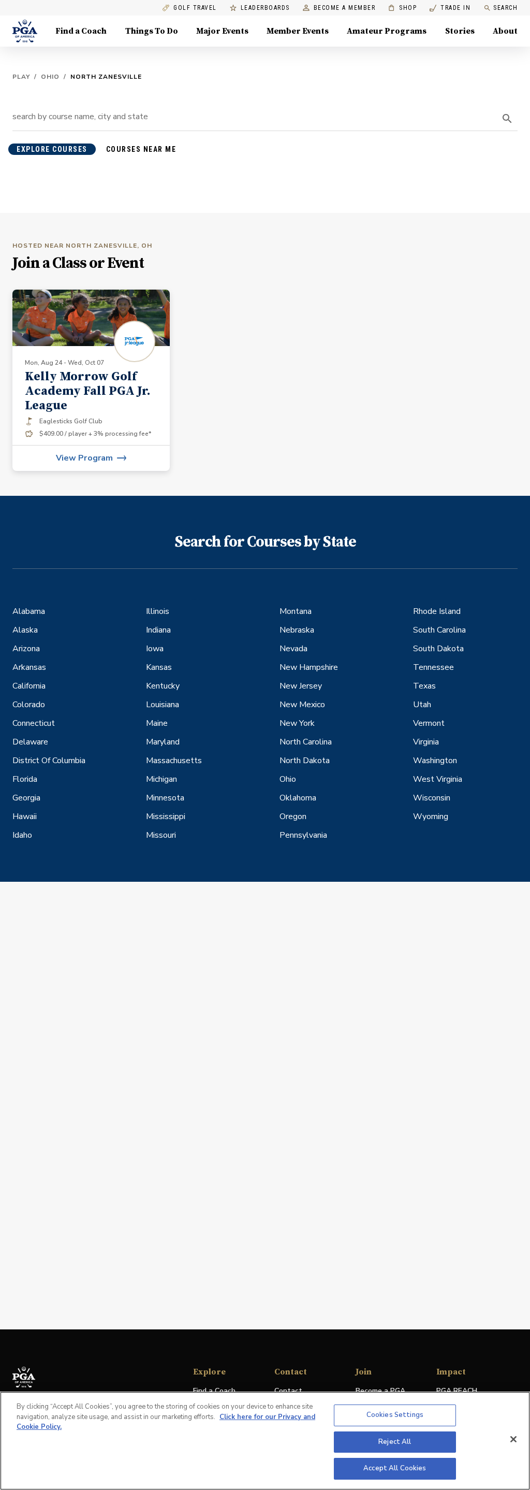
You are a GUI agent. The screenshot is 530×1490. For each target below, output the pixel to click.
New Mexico (302, 704)
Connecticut (33, 723)
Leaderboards (265, 8)
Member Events (298, 31)
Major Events (222, 31)
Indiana (158, 630)
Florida (24, 779)
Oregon (292, 816)
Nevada (293, 648)
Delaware (30, 742)
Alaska (25, 630)
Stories (460, 31)
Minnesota (165, 798)
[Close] (513, 1439)
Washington (435, 760)
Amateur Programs (386, 31)
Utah (422, 704)
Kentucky (163, 686)
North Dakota (304, 760)
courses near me (141, 149)
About (505, 31)
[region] (265, 1441)
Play (21, 77)
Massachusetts (174, 760)
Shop (402, 8)
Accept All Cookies (394, 1468)
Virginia (426, 742)
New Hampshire (308, 667)
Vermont (429, 723)
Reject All (394, 1441)
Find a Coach (81, 31)
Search (505, 7)
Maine (157, 723)
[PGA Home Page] (24, 31)
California (29, 686)
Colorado (28, 704)
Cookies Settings (394, 1415)
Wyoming (430, 816)
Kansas (159, 667)
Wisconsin (431, 798)
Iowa (155, 648)
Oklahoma (297, 798)
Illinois (157, 611)
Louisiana (162, 704)
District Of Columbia (48, 760)
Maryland (163, 742)
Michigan (161, 779)
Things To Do (151, 31)
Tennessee (433, 667)
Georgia (26, 798)
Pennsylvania (303, 835)
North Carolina (305, 742)
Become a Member (345, 8)
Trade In (450, 8)
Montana (295, 611)
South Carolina (439, 630)
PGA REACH (456, 1391)
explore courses (52, 149)
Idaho (22, 835)
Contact (288, 1391)
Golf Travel (195, 8)
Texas (424, 686)
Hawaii (24, 816)
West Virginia (437, 779)
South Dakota (438, 648)
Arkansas (29, 667)
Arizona (26, 648)
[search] (507, 118)
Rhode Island (437, 611)
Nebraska (296, 630)
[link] (91, 380)
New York (297, 723)
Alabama (28, 611)
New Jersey (300, 686)
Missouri (161, 835)
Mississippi (165, 816)
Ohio (50, 77)
